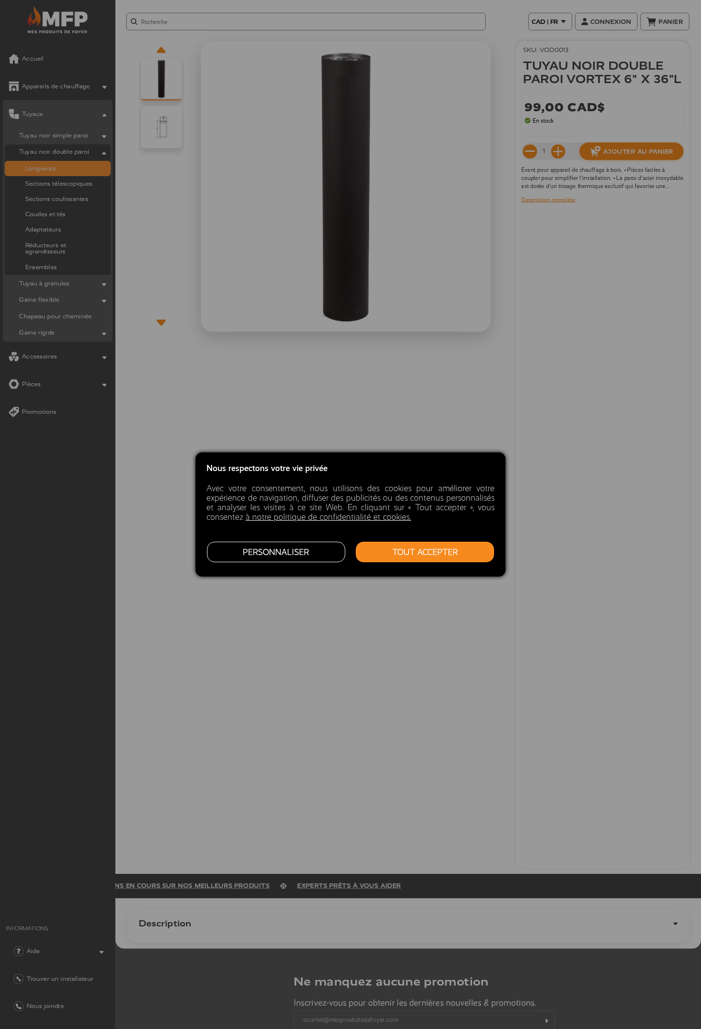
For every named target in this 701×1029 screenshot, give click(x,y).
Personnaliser (276, 552)
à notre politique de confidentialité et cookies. (328, 517)
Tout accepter (425, 552)
